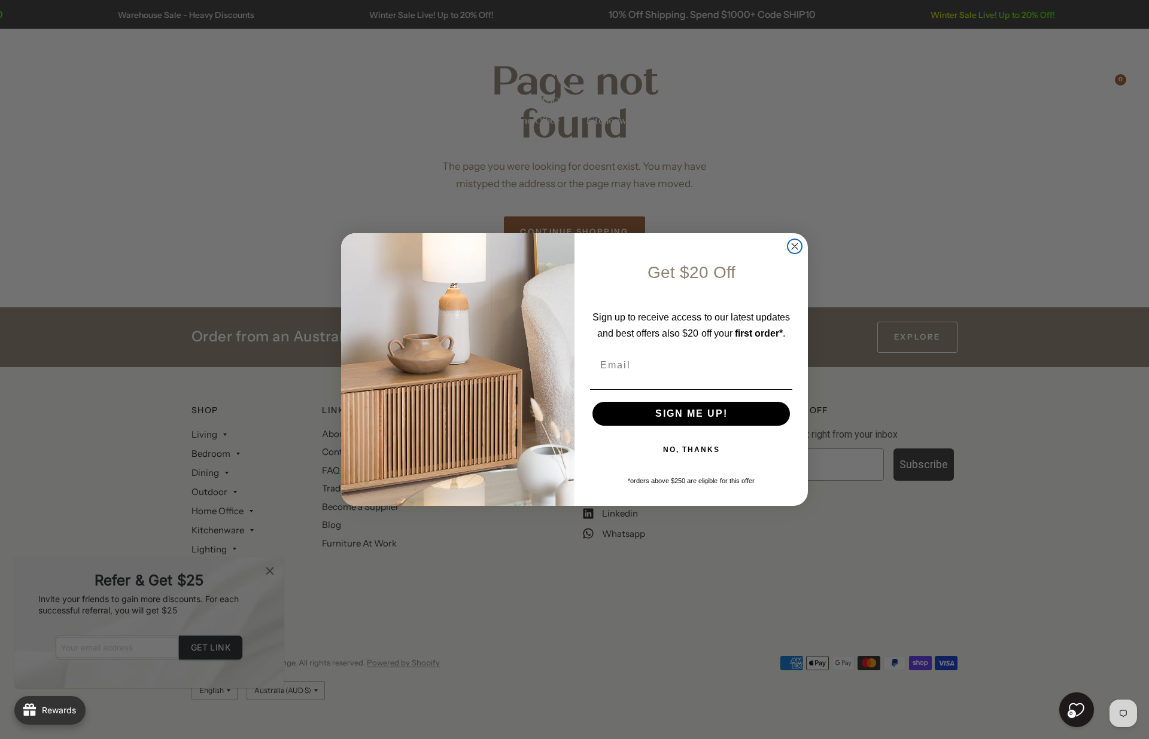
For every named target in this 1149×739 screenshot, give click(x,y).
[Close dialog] (795, 246)
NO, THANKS (691, 449)
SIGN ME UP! (691, 413)
